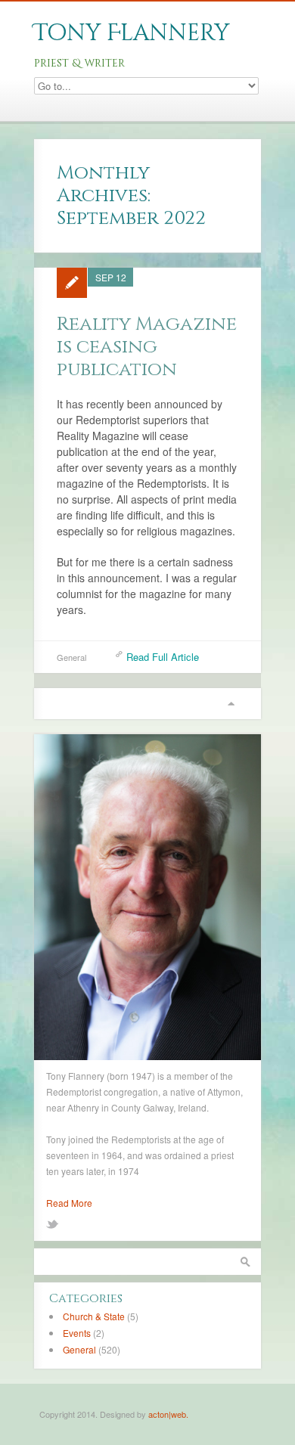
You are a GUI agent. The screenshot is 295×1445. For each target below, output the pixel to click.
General (71, 657)
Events (77, 1332)
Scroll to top (230, 704)
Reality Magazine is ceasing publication (147, 347)
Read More (69, 1202)
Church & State (94, 1316)
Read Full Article (162, 657)
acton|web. (168, 1414)
